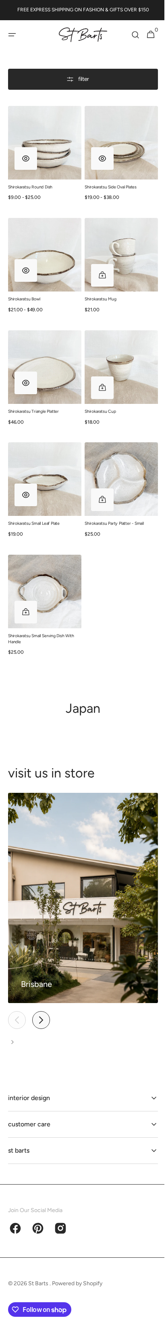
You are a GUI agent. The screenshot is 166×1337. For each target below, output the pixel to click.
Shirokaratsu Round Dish (30, 183)
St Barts (39, 1283)
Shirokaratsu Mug (98, 293)
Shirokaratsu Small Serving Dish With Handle (41, 623)
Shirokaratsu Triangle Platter (33, 402)
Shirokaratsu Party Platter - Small (111, 511)
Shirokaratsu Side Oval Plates (108, 183)
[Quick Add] (99, 269)
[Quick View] (26, 155)
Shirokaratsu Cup (97, 402)
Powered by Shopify (77, 1283)
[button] (12, 35)
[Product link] (43, 155)
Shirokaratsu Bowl (24, 293)
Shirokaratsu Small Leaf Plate (34, 511)
